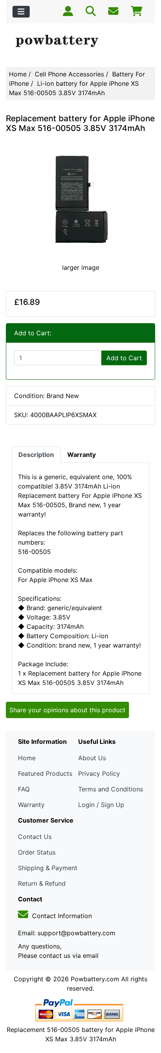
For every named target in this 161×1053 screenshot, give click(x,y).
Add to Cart (124, 358)
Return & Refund (42, 883)
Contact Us (35, 837)
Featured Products (45, 773)
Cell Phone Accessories (69, 74)
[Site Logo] (80, 41)
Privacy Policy (99, 773)
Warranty (31, 805)
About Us (92, 758)
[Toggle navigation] (21, 12)
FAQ (24, 789)
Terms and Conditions (110, 789)
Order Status (36, 852)
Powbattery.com (95, 979)
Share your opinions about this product (67, 710)
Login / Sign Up (101, 805)
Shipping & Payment (47, 868)
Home (18, 74)
